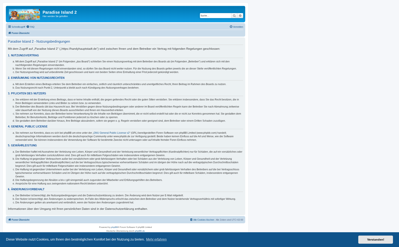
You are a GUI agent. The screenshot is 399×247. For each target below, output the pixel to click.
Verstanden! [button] (375, 239)
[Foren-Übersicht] (25, 13)
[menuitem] (30, 26)
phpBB (114, 227)
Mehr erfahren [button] (156, 239)
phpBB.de (140, 231)
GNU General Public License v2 (111, 132)
